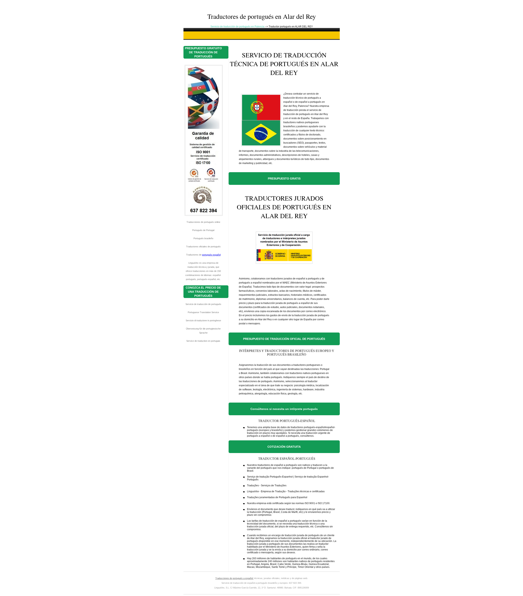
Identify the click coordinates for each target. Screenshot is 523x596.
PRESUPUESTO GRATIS (284, 178)
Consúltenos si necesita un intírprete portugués (284, 409)
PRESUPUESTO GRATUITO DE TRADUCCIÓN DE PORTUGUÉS (203, 52)
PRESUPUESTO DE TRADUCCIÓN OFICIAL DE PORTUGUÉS (284, 338)
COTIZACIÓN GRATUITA (284, 446)
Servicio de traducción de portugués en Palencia (237, 26)
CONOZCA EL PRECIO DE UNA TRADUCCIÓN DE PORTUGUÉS (203, 291)
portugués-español (211, 254)
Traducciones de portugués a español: (234, 578)
